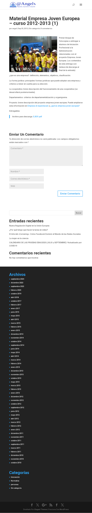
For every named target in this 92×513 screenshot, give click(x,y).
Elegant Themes (40, 509)
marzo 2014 (15, 360)
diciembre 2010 (17, 455)
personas (14, 484)
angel (14, 28)
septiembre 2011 (17, 444)
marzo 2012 (15, 422)
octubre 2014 (16, 341)
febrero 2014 (16, 364)
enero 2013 (15, 393)
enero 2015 (15, 330)
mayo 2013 (15, 382)
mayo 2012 (15, 415)
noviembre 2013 (17, 374)
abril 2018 (15, 297)
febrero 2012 (16, 426)
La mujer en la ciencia (18, 238)
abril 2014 (15, 356)
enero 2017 (15, 308)
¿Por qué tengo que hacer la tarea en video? (28, 230)
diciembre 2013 (17, 371)
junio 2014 (15, 349)
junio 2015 (15, 312)
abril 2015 (15, 319)
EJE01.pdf (37, 116)
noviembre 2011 (17, 437)
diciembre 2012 (17, 397)
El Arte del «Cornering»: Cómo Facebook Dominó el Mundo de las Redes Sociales (45, 234)
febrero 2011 (16, 452)
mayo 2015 (15, 316)
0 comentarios (46, 28)
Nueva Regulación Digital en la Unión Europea (29, 226)
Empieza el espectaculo (38, 106)
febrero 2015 (16, 327)
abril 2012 (15, 419)
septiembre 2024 (17, 279)
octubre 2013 (16, 378)
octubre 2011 (16, 441)
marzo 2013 (15, 385)
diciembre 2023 (17, 283)
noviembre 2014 (17, 338)
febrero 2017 (16, 305)
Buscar (78, 213)
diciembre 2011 (17, 433)
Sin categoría (16, 488)
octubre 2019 (16, 294)
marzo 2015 (15, 323)
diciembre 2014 (17, 334)
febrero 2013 (16, 389)
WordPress (64, 509)
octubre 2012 (16, 404)
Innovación (15, 477)
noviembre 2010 (17, 459)
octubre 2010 (16, 463)
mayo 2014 (15, 352)
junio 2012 (15, 411)
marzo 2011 (15, 448)
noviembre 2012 (17, 400)
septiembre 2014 (17, 345)
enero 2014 (15, 367)
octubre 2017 (16, 301)
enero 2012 (15, 430)
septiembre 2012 (17, 408)
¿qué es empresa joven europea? (65, 106)
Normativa (15, 481)
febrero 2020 (16, 290)
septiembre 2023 (17, 286)
